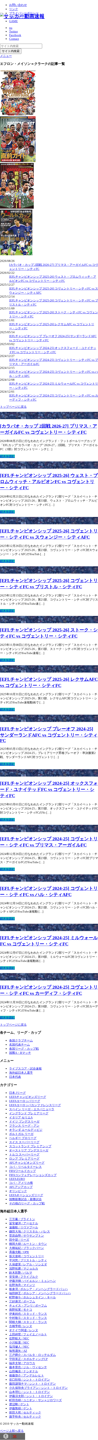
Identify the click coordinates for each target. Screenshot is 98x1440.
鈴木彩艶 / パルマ (20, 1272)
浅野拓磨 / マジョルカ (23, 1268)
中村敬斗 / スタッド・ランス (28, 1318)
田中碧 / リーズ (19, 1239)
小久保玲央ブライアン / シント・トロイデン (38, 1387)
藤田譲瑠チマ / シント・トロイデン (32, 1383)
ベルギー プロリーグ (22, 1138)
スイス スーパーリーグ (24, 1142)
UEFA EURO (17, 1179)
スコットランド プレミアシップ (30, 1146)
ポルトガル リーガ (21, 1134)
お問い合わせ (18, 5)
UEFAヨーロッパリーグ (24, 1101)
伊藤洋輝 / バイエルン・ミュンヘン (32, 1281)
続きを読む (7, 456)
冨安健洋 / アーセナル (23, 1223)
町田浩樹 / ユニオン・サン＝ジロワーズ (35, 1400)
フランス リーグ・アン (24, 1125)
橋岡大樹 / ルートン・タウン (28, 1244)
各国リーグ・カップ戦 (24, 1048)
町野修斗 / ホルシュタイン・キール (32, 1297)
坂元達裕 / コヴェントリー (26, 1256)
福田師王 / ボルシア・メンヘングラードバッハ (40, 1293)
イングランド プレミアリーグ (28, 1113)
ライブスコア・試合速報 (25, 1068)
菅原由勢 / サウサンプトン (26, 1235)
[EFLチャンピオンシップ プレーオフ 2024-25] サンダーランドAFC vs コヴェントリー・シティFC (49, 735)
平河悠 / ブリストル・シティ (28, 1260)
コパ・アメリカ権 (21, 1182)
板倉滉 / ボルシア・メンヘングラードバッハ (38, 1289)
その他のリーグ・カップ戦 (27, 1203)
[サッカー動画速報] (22, 16)
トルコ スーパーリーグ (24, 1154)
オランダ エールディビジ (25, 1129)
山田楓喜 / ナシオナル (23, 1371)
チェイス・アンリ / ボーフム (28, 1305)
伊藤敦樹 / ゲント (20, 1408)
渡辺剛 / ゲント (19, 1404)
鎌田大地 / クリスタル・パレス (29, 1231)
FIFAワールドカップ (22, 1171)
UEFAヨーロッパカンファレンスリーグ (35, 1105)
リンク (13, 9)
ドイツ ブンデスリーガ (24, 1121)
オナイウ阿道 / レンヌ (23, 1330)
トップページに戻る (13, 406)
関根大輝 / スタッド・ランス (28, 1322)
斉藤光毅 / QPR (19, 1252)
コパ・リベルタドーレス (25, 1167)
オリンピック (18, 1191)
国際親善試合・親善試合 (25, 1199)
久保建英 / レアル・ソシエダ (28, 1264)
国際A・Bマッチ (20, 1052)
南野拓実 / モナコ (20, 1309)
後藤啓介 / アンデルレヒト (26, 1375)
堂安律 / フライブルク (23, 1276)
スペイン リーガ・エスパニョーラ (31, 1109)
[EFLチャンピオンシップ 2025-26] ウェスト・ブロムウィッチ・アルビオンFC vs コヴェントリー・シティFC (49, 481)
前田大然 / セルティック (25, 1412)
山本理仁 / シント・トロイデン (29, 1392)
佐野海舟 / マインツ (22, 1285)
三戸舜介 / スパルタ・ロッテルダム (32, 1355)
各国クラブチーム (21, 1040)
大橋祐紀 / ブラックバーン (26, 1248)
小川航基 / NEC (19, 1342)
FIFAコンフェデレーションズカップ (33, 1175)
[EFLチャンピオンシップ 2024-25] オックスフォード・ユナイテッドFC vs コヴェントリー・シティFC (49, 789)
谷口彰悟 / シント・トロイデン (29, 1379)
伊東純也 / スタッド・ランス (28, 1313)
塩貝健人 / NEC (19, 1346)
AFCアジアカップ (21, 1187)
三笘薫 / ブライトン (22, 1219)
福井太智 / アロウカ (22, 1363)
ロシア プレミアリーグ (24, 1158)
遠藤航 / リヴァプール (23, 1227)
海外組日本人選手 (21, 1072)
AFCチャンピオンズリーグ (26, 1162)
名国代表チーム (19, 1044)
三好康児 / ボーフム (22, 1301)
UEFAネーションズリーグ (26, 1195)
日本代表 (15, 1076)
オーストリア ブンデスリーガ (28, 1150)
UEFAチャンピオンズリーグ (27, 1097)
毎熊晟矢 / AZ (18, 1350)
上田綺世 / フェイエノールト (28, 1334)
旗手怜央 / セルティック (25, 1416)
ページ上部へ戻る (12, 1430)
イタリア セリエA (21, 1117)
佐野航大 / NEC (19, 1338)
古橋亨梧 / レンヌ (20, 1326)
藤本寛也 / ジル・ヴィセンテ (28, 1367)
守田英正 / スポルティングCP (28, 1359)
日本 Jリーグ (17, 1092)
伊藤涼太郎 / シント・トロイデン (31, 1396)
